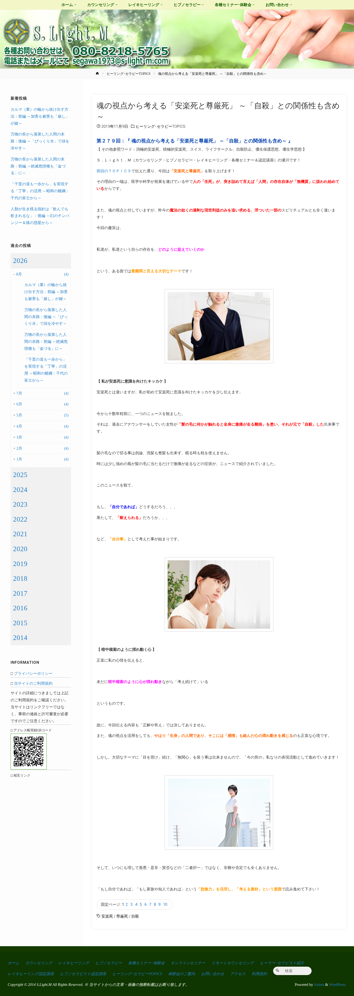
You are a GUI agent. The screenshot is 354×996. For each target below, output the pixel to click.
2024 (20, 489)
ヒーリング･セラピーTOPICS (129, 74)
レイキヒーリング (73, 963)
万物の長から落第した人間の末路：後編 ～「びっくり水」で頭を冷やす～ (40, 141)
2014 (20, 637)
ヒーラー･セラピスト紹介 (282, 963)
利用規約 (259, 974)
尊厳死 (122, 916)
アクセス (238, 974)
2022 (20, 519)
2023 (20, 504)
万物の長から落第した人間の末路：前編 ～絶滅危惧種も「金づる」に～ (38, 166)
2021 (20, 534)
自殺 (135, 916)
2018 (20, 578)
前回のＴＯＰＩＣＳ (114, 171)
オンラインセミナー (188, 963)
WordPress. (337, 985)
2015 (20, 623)
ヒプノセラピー (108, 963)
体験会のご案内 (181, 974)
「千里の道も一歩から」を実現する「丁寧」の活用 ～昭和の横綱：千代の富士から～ (40, 191)
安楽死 (107, 916)
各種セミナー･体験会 (146, 963)
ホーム (13, 963)
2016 (20, 608)
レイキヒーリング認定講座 (31, 974)
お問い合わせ (212, 974)
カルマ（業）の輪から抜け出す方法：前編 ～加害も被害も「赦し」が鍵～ (40, 116)
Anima (318, 985)
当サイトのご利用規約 (33, 683)
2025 (20, 475)
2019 (20, 564)
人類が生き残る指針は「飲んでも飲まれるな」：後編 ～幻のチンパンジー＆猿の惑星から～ (40, 216)
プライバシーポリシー (33, 673)
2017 (20, 593)
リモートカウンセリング (232, 963)
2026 (20, 260)
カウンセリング (38, 963)
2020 (20, 549)
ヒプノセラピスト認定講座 (83, 974)
